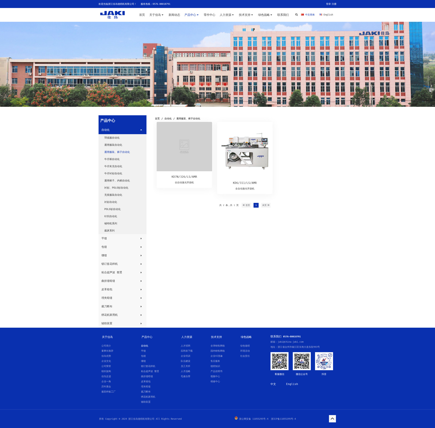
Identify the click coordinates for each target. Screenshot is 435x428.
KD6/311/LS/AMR (245, 182)
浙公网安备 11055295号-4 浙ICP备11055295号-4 (267, 418)
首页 (157, 118)
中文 (273, 384)
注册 (334, 4)
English (292, 384)
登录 (328, 4)
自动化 (168, 118)
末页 (264, 205)
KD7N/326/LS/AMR (184, 176)
